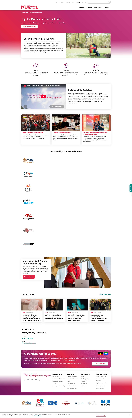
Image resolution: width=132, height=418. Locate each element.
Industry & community (58, 386)
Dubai (82, 386)
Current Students (59, 2)
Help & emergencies (101, 383)
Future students (56, 376)
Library (78, 2)
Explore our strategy (29, 26)
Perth (82, 376)
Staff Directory (71, 383)
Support (89, 7)
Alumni (68, 2)
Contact (84, 2)
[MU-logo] (29, 7)
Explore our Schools (72, 379)
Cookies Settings (101, 415)
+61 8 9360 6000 (28, 338)
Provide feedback (72, 388)
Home (23, 12)
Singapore (84, 383)
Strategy (82, 7)
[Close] (129, 414)
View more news (105, 294)
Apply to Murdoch (72, 376)
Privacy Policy (37, 415)
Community (98, 7)
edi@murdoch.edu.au (30, 343)
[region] (66, 415)
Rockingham (84, 379)
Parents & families (57, 381)
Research (107, 7)
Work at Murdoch (71, 386)
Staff (73, 2)
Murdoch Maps (100, 388)
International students (58, 379)
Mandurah (84, 381)
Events (68, 381)
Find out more (28, 277)
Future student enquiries (100, 379)
